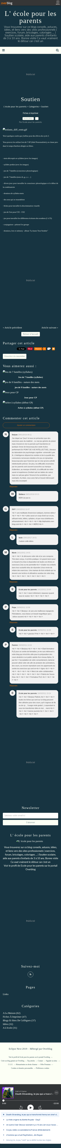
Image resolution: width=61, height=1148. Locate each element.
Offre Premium (45, 1064)
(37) (19, 1020)
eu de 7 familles (10, 177)
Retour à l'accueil (30, 334)
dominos (7, 193)
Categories (34, 106)
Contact (40, 1061)
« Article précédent (12, 327)
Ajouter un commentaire (26, 425)
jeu (5, 218)
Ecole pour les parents (32, 866)
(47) (14, 1016)
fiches (6, 206)
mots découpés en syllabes (14, 158)
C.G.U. (10, 1064)
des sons (7, 200)
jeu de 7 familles (10, 171)
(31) (10, 1027)
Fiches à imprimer (30, 113)
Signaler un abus (52, 1061)
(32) (8, 1024)
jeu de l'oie (8, 212)
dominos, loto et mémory (13, 231)
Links (6, 994)
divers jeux (8, 183)
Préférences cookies (42, 1068)
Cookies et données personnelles (22, 1068)
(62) (11, 1013)
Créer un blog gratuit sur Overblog (12, 1061)
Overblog (47, 1048)
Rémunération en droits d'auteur (26, 1064)
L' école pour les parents (30, 17)
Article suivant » (49, 327)
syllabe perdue (9, 164)
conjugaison (8, 224)
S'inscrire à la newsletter (14, 356)
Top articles (31, 1061)
